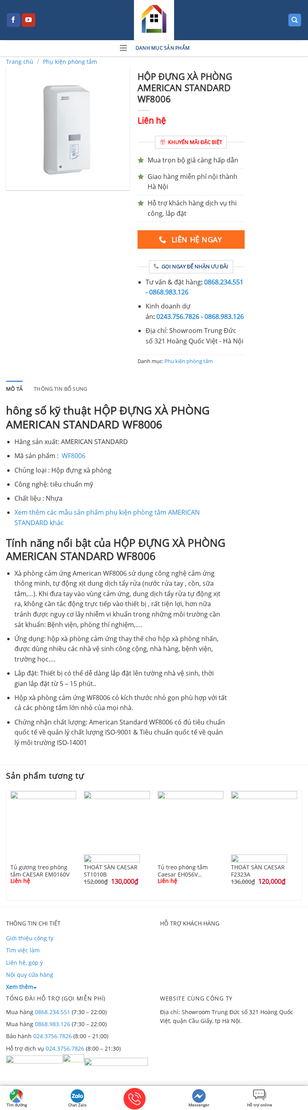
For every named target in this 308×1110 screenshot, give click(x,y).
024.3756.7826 (52, 1036)
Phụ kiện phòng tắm (70, 61)
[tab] (14, 389)
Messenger (198, 1105)
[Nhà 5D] (154, 20)
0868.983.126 (52, 1024)
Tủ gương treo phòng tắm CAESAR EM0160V (39, 870)
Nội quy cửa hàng (29, 974)
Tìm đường (16, 1105)
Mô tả (14, 388)
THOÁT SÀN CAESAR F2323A (258, 870)
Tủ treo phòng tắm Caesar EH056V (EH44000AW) (183, 870)
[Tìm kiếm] (295, 20)
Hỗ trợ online (259, 1105)
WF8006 (73, 455)
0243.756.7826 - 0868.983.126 (200, 316)
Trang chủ (19, 61)
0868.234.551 (52, 1012)
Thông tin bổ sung (60, 388)
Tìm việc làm (23, 950)
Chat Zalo (77, 1105)
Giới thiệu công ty (29, 938)
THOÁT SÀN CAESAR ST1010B (111, 870)
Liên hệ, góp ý (24, 962)
